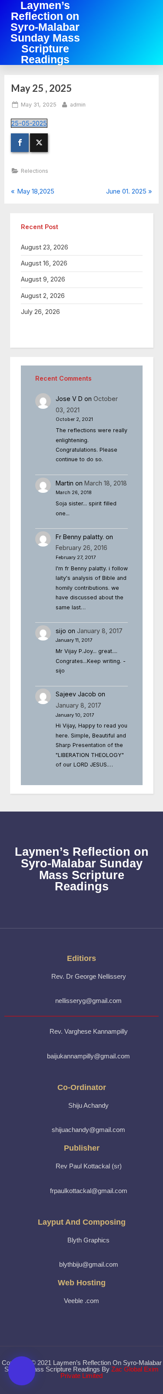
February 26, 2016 (81, 547)
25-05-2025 (29, 123)
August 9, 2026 (43, 279)
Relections (34, 171)
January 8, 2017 (100, 630)
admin (78, 104)
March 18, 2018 (105, 483)
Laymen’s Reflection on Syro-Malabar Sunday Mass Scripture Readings (82, 869)
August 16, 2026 (44, 263)
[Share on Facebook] (20, 142)
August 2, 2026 (43, 295)
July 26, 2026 (40, 311)
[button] (148, 32)
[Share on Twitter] (39, 142)
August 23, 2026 (44, 247)
